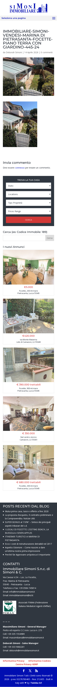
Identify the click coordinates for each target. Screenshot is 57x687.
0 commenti (47, 52)
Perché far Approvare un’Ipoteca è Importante (27, 554)
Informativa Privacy (13, 660)
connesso (20, 167)
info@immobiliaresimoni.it (22, 591)
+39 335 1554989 (16, 633)
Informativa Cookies (39, 660)
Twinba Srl (36, 682)
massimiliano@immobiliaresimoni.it (26, 637)
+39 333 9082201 (16, 646)
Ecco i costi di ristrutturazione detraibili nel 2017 (28, 543)
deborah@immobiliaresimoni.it (24, 650)
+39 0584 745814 (27, 588)
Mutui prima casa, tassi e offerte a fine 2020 (26, 511)
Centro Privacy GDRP (27, 664)
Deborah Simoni (14, 52)
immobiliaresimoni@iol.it (21, 595)
